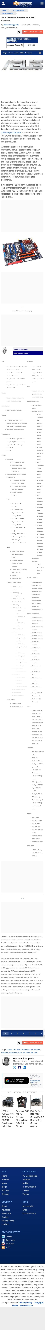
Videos (25, 1194)
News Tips (6, 1213)
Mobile (25, 1183)
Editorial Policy (29, 1213)
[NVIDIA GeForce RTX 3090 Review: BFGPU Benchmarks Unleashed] (8, 1102)
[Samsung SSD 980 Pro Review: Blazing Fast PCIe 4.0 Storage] (22, 1102)
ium (20, 1053)
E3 (31, 1050)
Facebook (10, 1240)
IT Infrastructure (29, 1187)
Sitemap (5, 1194)
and (35, 1053)
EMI (18, 1050)
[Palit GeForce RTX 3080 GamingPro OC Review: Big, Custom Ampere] (36, 1102)
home (4, 10)
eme (28, 1053)
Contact (5, 1217)
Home (4, 1176)
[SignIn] (4, 3)
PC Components (18, 10)
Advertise (6, 1210)
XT (24, 1053)
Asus (9, 1050)
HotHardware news (35, 1081)
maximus (13, 1053)
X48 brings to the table (11, 132)
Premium (26, 1050)
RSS (8, 1247)
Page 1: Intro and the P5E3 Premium (17, 53)
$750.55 (31, 45)
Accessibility (28, 1206)
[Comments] (19, 32)
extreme (4, 1053)
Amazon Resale (14, 45)
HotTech (5, 1224)
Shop (24, 1210)
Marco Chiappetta (23, 1058)
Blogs (4, 1187)
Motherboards (7, 13)
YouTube (10, 1244)
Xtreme (37, 1050)
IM (32, 1053)
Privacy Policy (8, 1221)
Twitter (9, 1236)
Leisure (25, 1190)
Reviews (5, 1179)
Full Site (5, 1190)
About (4, 1206)
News (4, 1183)
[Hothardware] (22, 4)
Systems (26, 1179)
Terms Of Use (26, 1306)
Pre (14, 1050)
